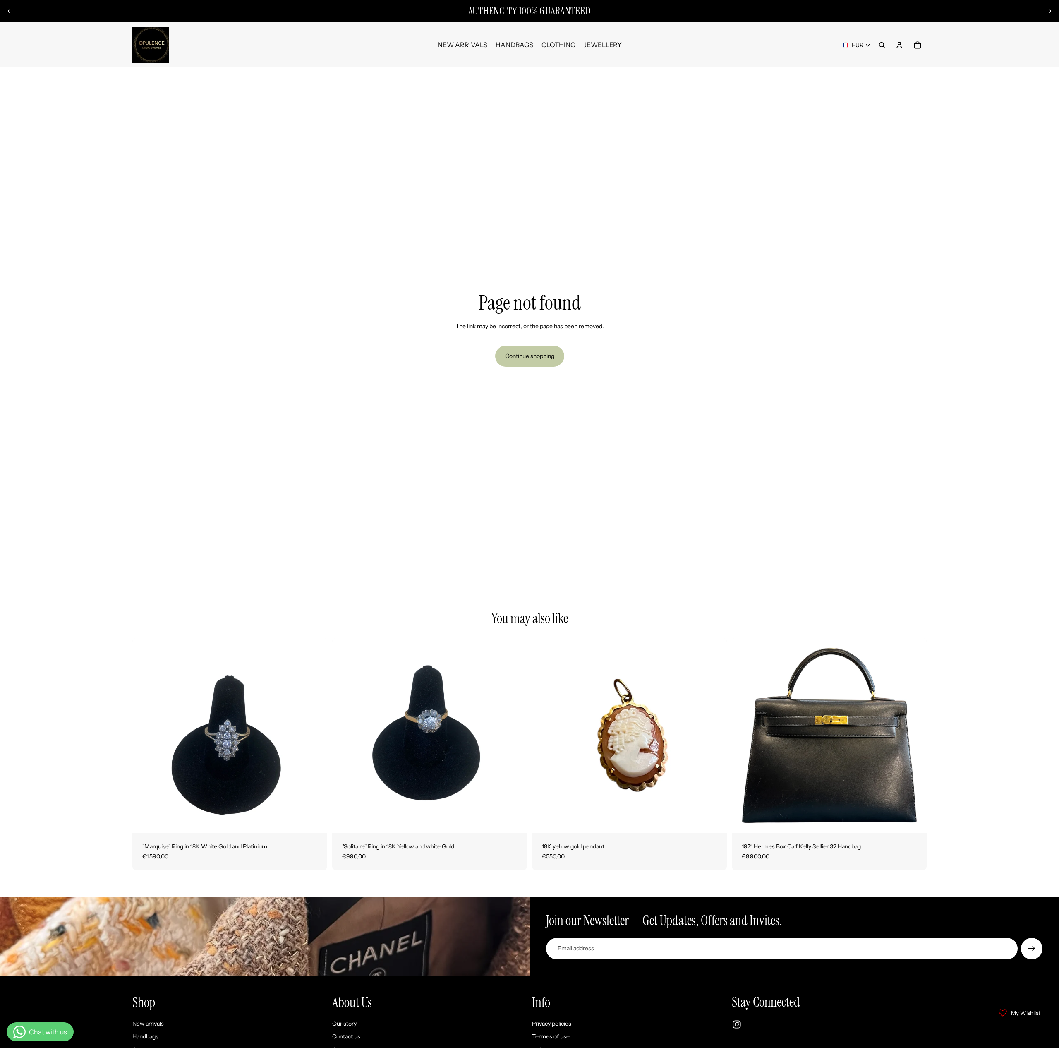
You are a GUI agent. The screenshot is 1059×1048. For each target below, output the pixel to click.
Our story (344, 1023)
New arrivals (148, 1023)
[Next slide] (1050, 11)
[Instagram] (737, 1024)
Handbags (145, 1036)
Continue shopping (529, 356)
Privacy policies (551, 1023)
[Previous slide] (9, 11)
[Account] (899, 45)
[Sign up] (1031, 948)
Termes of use (551, 1036)
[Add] (314, 819)
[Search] (882, 45)
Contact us (346, 1036)
